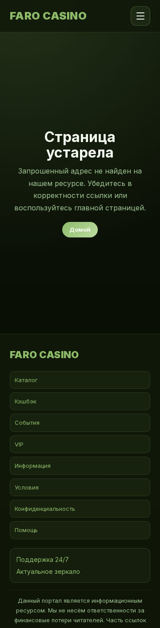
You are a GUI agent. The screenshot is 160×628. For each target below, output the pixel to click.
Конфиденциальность (45, 508)
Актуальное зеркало (48, 571)
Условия (27, 487)
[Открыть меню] (140, 16)
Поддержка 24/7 (42, 559)
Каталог (26, 379)
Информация (33, 465)
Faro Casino (48, 16)
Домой (80, 229)
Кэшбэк (25, 401)
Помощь (26, 529)
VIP (19, 444)
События (27, 422)
